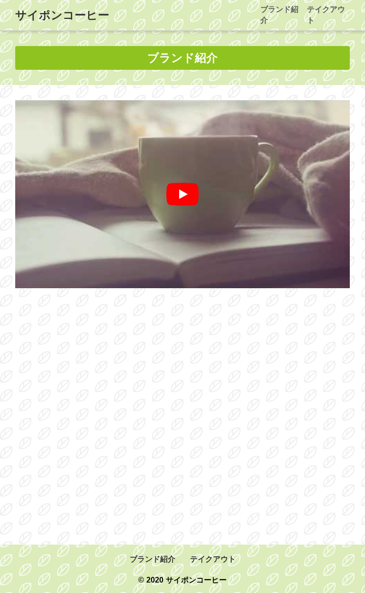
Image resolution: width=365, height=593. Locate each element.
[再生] (182, 194)
